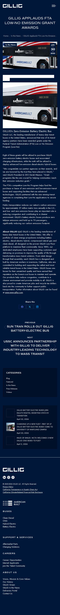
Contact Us (7, 593)
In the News (10, 45)
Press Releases (11, 388)
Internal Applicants (11, 562)
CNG (5, 520)
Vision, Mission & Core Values (16, 579)
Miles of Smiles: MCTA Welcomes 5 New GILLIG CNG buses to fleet (35, 439)
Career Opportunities (12, 560)
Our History (8, 581)
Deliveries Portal (10, 590)
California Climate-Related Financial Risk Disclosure (23, 492)
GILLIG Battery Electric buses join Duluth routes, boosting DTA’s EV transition (33, 413)
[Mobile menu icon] (54, 5)
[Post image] (10, 413)
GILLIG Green (9, 584)
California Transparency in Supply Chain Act (20, 489)
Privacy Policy (8, 486)
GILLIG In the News (11, 587)
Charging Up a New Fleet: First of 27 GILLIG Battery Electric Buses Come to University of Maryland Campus (35, 427)
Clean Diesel (8, 517)
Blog (8, 378)
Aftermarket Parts (10, 543)
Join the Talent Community (14, 565)
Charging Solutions (11, 546)
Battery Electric (9, 526)
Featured (9, 381)
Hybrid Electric (9, 523)
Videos (9, 392)
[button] (30, 107)
